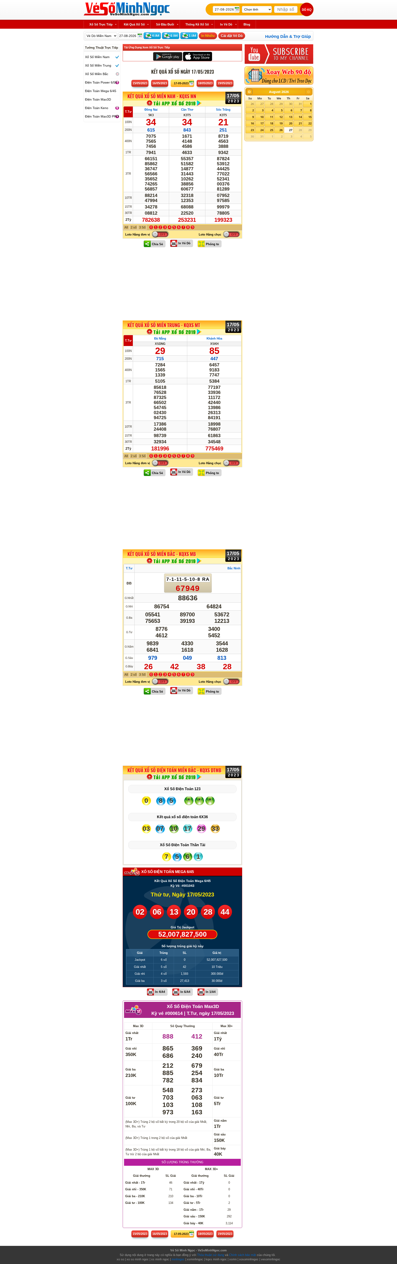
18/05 (205, 83)
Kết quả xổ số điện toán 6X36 (182, 817)
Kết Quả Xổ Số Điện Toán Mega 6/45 (182, 881)
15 (310, 117)
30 (290, 104)
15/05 (140, 83)
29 (281, 104)
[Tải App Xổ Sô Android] (167, 56)
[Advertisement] (182, 284)
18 (271, 123)
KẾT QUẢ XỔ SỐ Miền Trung (164, 325)
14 (300, 117)
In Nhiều (208, 36)
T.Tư (128, 111)
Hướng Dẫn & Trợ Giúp (288, 36)
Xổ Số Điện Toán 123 (182, 789)
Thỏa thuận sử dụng (210, 1255)
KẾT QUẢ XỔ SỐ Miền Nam (162, 96)
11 (271, 117)
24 (262, 130)
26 (252, 104)
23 (252, 130)
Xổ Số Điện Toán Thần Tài (182, 845)
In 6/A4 (185, 992)
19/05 (225, 83)
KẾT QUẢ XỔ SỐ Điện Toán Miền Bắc (174, 770)
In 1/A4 (211, 992)
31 (300, 104)
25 (271, 130)
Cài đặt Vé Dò (232, 36)
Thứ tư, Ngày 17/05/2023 (182, 894)
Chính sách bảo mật (242, 1255)
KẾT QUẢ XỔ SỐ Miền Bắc (162, 554)
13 (290, 117)
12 (281, 117)
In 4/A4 (160, 992)
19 (281, 123)
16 (252, 123)
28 (271, 104)
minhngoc (178, 1259)
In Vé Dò (184, 243)
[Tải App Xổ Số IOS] (197, 56)
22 (310, 123)
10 (262, 117)
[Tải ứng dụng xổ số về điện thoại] (174, 103)
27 (262, 104)
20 (290, 123)
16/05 (159, 83)
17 (262, 123)
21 (300, 123)
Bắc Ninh (233, 568)
